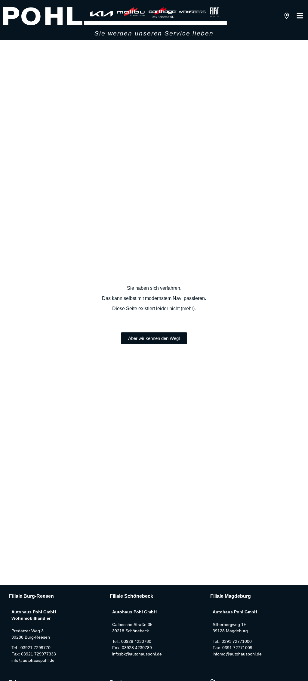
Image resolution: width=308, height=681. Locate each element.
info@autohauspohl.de (32, 660)
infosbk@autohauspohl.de (137, 654)
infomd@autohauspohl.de (237, 654)
